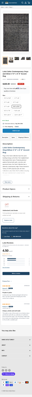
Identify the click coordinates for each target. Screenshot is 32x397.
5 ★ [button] (4, 258)
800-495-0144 (17, 236)
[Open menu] (2, 2)
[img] (6, 286)
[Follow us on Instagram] (6, 370)
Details (17, 126)
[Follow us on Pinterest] (9, 370)
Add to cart (16, 130)
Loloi (6, 7)
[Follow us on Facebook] (3, 370)
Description (5, 137)
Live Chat (7, 236)
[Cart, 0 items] (29, 3)
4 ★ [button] (4, 260)
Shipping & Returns (23, 137)
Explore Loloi (8, 220)
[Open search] (22, 3)
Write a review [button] (16, 273)
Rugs (10, 7)
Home (2, 7)
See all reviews (6, 267)
